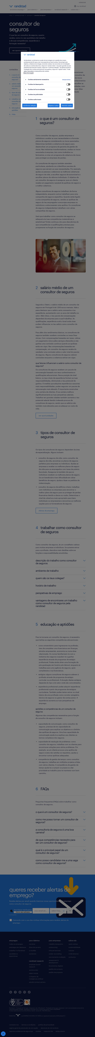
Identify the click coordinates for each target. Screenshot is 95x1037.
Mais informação (28, 73)
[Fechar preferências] (3, 1033)
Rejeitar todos (53, 105)
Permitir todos (67, 105)
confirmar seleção (29, 105)
